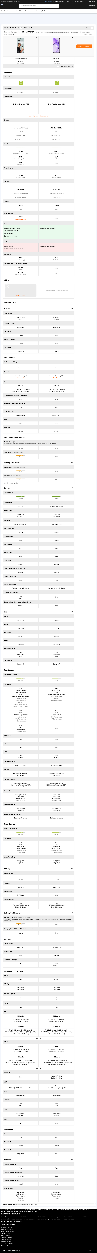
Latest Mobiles (48, 1)
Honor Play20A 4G (6, 1235)
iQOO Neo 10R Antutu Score (55, 1219)
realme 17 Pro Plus (6, 1241)
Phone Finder (19, 1210)
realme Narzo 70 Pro (20, 58)
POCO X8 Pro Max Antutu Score (27, 1219)
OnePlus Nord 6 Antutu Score (43, 1217)
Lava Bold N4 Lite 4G (6, 1227)
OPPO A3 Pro (56, 58)
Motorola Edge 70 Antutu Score (59, 1217)
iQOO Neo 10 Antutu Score (69, 1219)
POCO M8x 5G (4, 1246)
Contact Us (5, 1210)
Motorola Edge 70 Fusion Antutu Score (26, 1217)
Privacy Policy (48, 1210)
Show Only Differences (66, 66)
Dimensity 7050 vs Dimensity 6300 (38, 116)
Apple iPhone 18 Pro (72, 1)
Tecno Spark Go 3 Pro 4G (7, 1229)
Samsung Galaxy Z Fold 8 (59, 1)
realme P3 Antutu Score (85, 1217)
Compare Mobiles (12, 1204)
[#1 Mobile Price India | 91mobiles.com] (7, 6)
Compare (12, 1210)
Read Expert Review (20, 219)
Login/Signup (91, 5)
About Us (62, 1210)
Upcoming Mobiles (41, 11)
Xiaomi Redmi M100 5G (7, 1243)
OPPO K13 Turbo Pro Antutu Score (10, 1219)
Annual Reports (70, 1210)
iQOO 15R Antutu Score (73, 1217)
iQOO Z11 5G (83, 1)
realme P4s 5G (91, 1)
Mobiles (5, 1204)
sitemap (56, 1210)
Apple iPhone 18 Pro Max (7, 1231)
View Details (21, 377)
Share (88, 28)
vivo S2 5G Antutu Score (41, 1219)
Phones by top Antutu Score (8, 1217)
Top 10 (26, 1210)
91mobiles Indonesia (36, 1210)
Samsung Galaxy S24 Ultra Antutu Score (11, 1221)
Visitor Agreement (82, 1210)
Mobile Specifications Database (26, 1212)
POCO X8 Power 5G (6, 1239)
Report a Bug (92, 1250)
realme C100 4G (5, 1233)
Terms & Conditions (8, 1212)
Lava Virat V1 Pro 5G (6, 1237)
